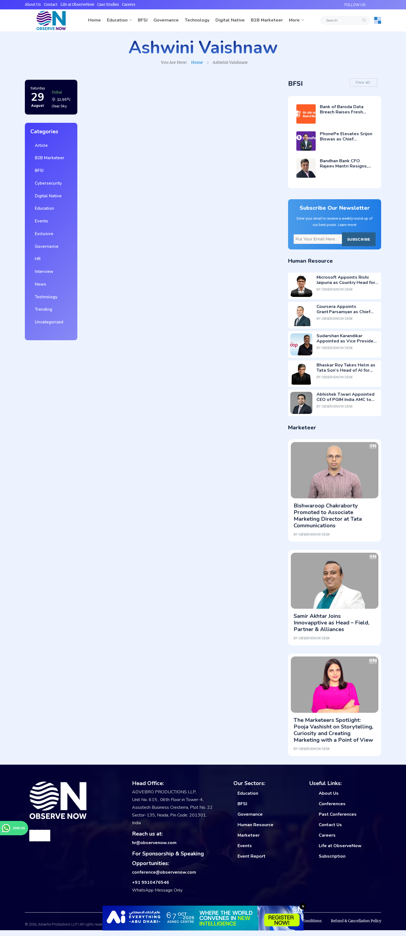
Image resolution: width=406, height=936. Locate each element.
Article (40, 145)
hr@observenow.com (154, 843)
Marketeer (249, 835)
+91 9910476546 (150, 882)
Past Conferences (338, 814)
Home (94, 20)
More (294, 20)
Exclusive (43, 233)
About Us (33, 4)
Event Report (251, 856)
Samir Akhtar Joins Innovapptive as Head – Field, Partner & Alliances (331, 622)
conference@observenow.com (164, 872)
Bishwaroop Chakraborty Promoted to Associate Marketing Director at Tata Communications (328, 515)
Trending (42, 309)
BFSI (142, 20)
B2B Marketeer (267, 20)
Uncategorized (48, 322)
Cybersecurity (47, 183)
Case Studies (108, 4)
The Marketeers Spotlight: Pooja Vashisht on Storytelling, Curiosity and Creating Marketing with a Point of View (333, 730)
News (39, 284)
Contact (50, 4)
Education (117, 20)
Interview (43, 271)
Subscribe (358, 239)
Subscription (332, 856)
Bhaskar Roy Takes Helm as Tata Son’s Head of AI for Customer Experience (346, 370)
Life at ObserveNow (77, 4)
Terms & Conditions (304, 921)
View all (363, 82)
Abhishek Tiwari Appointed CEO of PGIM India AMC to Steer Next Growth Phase (346, 399)
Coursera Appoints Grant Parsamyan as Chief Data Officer (343, 312)
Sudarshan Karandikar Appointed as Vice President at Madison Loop (347, 341)
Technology (197, 20)
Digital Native (230, 20)
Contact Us (330, 825)
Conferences (332, 804)
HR (37, 259)
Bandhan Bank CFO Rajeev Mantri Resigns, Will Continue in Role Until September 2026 (344, 169)
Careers (128, 4)
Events (40, 221)
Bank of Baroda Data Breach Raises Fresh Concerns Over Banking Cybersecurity (344, 115)
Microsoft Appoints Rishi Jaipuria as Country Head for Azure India (346, 282)
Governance (166, 20)
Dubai (57, 91)
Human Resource (255, 825)
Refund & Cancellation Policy (356, 921)
